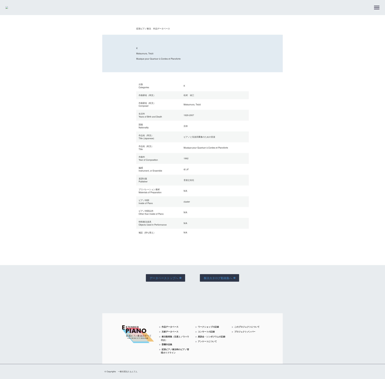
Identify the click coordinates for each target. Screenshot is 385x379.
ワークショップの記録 (208, 326)
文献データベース (170, 331)
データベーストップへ (165, 278)
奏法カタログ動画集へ (219, 278)
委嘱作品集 (167, 344)
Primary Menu (376, 7)
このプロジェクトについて (247, 326)
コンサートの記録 (206, 331)
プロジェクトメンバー (244, 331)
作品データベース (170, 326)
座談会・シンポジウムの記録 (211, 336)
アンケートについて (207, 341)
